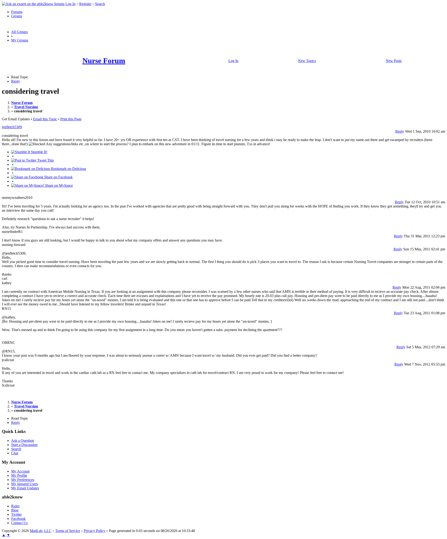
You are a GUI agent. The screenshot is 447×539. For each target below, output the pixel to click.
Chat (14, 453)
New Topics (307, 61)
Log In (70, 4)
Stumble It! (38, 152)
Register (85, 4)
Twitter (16, 514)
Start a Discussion (24, 445)
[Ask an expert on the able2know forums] (33, 4)
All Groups (19, 32)
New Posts (394, 61)
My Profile (19, 475)
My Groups (19, 40)
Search (100, 4)
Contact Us (19, 523)
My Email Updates (25, 488)
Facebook (18, 519)
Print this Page (70, 119)
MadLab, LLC (40, 531)
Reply (15, 81)
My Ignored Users (24, 484)
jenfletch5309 (12, 127)
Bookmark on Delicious (68, 169)
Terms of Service (67, 531)
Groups (16, 16)
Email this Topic (45, 119)
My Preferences (22, 480)
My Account (20, 471)
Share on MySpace (58, 185)
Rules (15, 506)
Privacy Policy (94, 531)
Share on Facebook (58, 177)
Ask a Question (22, 440)
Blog (14, 510)
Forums (16, 12)
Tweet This (45, 160)
